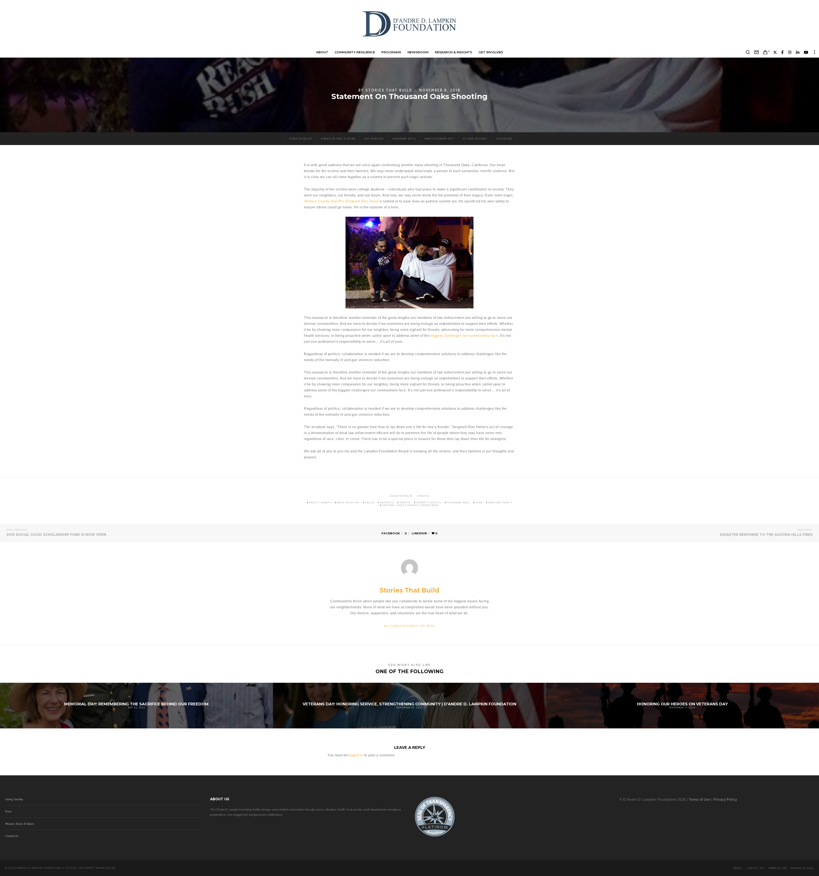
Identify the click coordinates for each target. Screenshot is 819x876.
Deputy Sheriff (320, 502)
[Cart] (765, 52)
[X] (775, 52)
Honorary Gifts (404, 138)
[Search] (747, 52)
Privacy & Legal (802, 868)
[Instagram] (790, 52)
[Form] (756, 52)
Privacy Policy (725, 799)
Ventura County (500, 502)
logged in (355, 755)
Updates (423, 495)
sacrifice (387, 502)
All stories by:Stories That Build (409, 625)
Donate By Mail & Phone (338, 138)
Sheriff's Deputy (428, 502)
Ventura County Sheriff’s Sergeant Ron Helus (341, 201)
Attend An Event (475, 138)
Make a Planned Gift (439, 138)
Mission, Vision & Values (19, 824)
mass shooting (348, 502)
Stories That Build (389, 90)
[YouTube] (806, 52)
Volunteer (504, 138)
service (405, 502)
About (738, 868)
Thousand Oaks (458, 502)
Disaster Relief (300, 138)
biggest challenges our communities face (464, 335)
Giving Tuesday (14, 799)
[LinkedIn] (798, 52)
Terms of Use (699, 799)
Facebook (391, 533)
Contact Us (11, 836)
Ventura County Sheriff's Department (410, 505)
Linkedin (419, 533)
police (370, 502)
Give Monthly (374, 138)
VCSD (478, 502)
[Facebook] (782, 52)
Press (8, 811)
